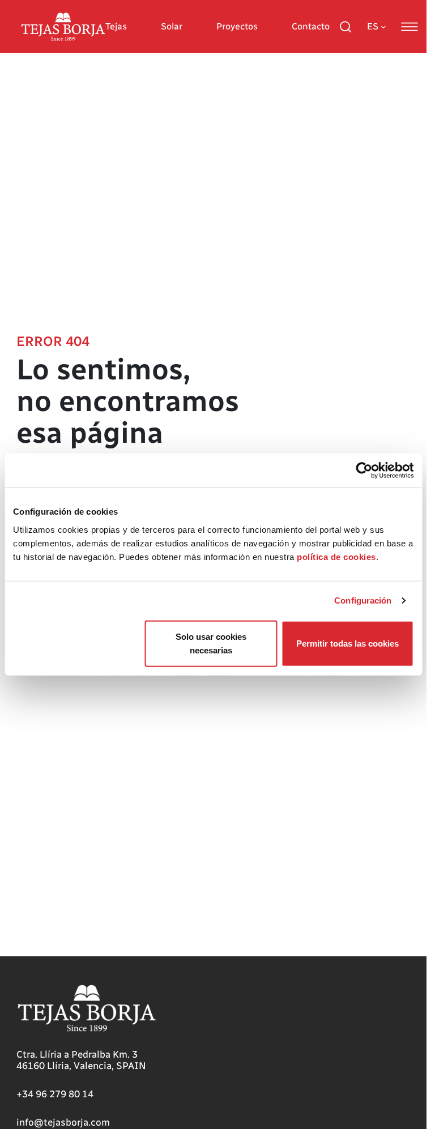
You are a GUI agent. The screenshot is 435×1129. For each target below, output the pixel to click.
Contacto (311, 26)
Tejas (116, 26)
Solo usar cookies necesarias (211, 643)
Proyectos (237, 26)
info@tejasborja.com (63, 1122)
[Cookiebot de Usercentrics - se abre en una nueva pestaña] (363, 470)
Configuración (362, 600)
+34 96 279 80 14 (54, 1094)
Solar (171, 26)
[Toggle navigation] (409, 26)
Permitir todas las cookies (347, 643)
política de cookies (336, 556)
